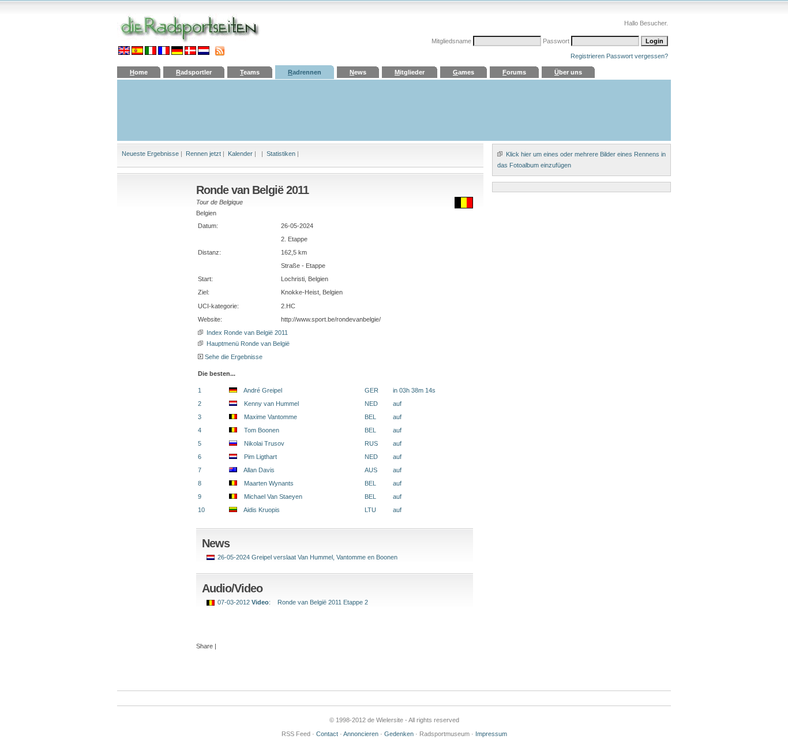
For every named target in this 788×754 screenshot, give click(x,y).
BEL (370, 416)
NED (371, 403)
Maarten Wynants (265, 483)
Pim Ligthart (257, 456)
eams (250, 72)
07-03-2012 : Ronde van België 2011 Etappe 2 (292, 602)
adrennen (304, 72)
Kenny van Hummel (268, 403)
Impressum (491, 733)
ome (139, 72)
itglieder (410, 72)
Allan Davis (256, 469)
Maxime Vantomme (267, 416)
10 (201, 509)
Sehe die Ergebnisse (233, 356)
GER (371, 390)
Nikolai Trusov (260, 443)
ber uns (568, 72)
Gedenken (399, 733)
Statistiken (281, 153)
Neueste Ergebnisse (150, 153)
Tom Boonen (258, 430)
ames (463, 72)
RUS (371, 443)
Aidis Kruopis (258, 509)
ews (358, 72)
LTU (370, 509)
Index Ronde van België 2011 (246, 332)
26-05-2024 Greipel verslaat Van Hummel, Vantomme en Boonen (307, 557)
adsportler (194, 72)
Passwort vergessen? (637, 56)
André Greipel (259, 390)
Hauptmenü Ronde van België (247, 343)
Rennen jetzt (203, 153)
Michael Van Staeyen (269, 496)
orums (514, 72)
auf (397, 403)
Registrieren (588, 56)
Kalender (240, 153)
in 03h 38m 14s (414, 390)
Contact (327, 733)
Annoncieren (360, 733)
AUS (371, 469)
